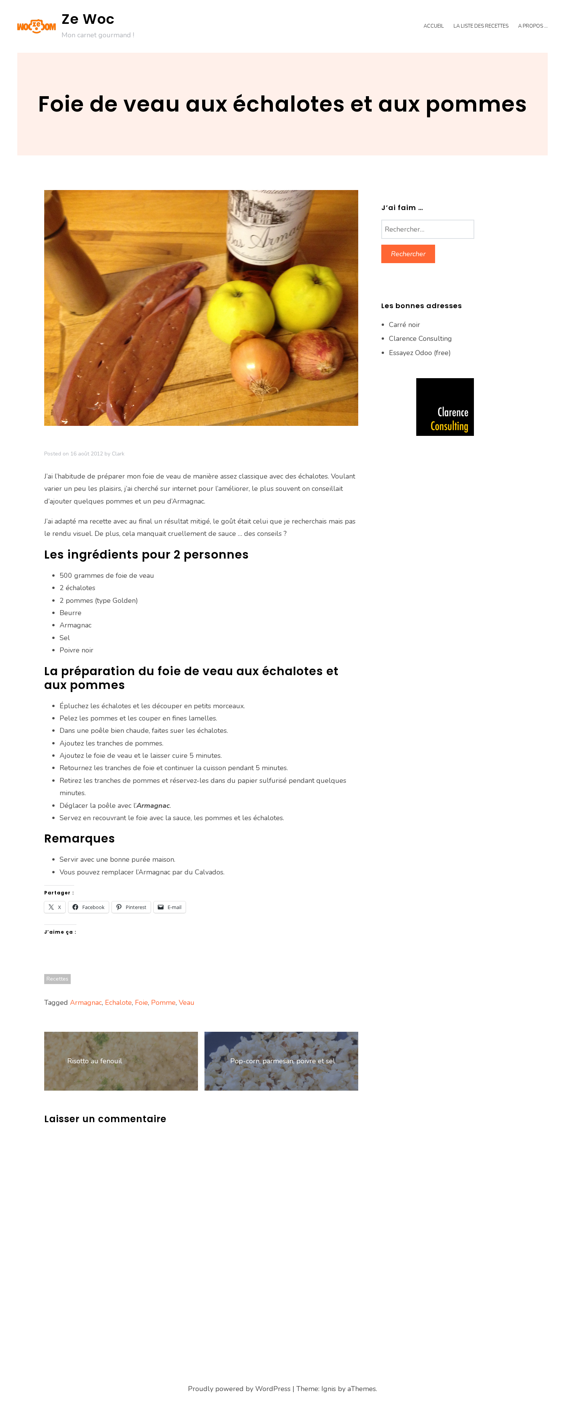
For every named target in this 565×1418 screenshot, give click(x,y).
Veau (186, 1002)
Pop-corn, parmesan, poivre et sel (282, 1061)
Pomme (163, 1002)
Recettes (57, 979)
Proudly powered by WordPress (239, 1388)
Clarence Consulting (420, 338)
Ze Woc (88, 19)
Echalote (118, 1002)
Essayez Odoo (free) (420, 352)
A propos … (533, 26)
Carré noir (404, 324)
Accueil (434, 26)
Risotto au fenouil (94, 1061)
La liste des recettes (481, 26)
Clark (118, 453)
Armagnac (86, 1002)
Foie (141, 1002)
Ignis (328, 1388)
